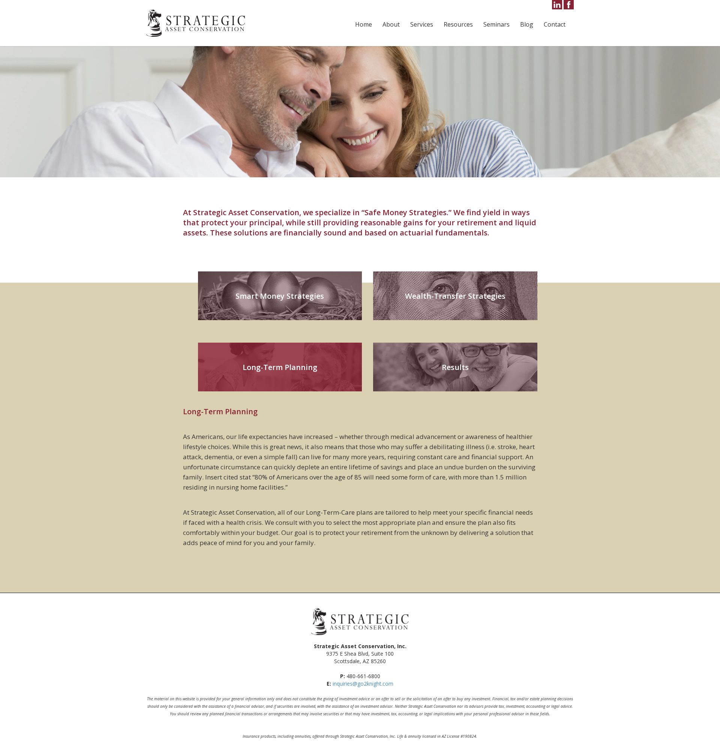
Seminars (496, 24)
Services (421, 24)
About (391, 24)
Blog (526, 24)
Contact (555, 24)
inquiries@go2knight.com (363, 683)
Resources (458, 24)
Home (363, 24)
